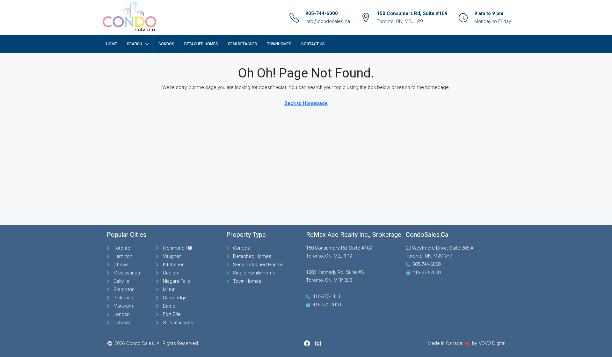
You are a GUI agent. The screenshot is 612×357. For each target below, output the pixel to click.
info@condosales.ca (327, 21)
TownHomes (279, 44)
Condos (166, 44)
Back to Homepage (306, 103)
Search (134, 44)
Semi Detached (242, 44)
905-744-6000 (321, 13)
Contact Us (313, 44)
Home (111, 44)
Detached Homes (201, 44)
